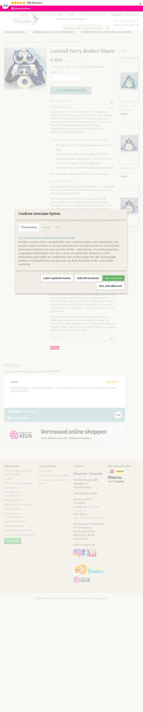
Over (58, 227)
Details (46, 227)
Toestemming (29, 227)
